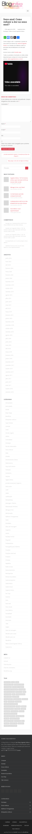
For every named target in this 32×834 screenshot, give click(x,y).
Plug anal (7, 540)
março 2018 (8, 352)
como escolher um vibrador (10, 689)
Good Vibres (16, 696)
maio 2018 (8, 345)
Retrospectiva (9, 573)
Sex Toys (7, 593)
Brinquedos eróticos (10, 419)
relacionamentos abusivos (10, 713)
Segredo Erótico (9, 590)
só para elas (17, 721)
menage (18, 706)
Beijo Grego (8, 413)
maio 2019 (8, 305)
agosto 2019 (8, 295)
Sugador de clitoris (14, 718)
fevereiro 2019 (9, 315)
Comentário (5, 104)
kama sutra (24, 699)
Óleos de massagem (10, 526)
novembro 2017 (9, 365)
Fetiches (7, 476)
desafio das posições (9, 692)
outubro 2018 (9, 328)
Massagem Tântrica (10, 503)
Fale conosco (4, 780)
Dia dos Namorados (10, 446)
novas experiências (8, 709)
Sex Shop (3, 777)
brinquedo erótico (8, 684)
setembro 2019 (9, 291)
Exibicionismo (9, 463)
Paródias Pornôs (9, 536)
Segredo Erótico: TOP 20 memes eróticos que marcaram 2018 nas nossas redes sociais (19, 180)
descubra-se (19, 692)
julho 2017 (8, 378)
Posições (7, 550)
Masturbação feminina (11, 506)
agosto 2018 (8, 335)
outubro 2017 (9, 368)
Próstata (7, 560)
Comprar (3, 760)
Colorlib (15, 832)
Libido (7, 493)
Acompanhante (9, 241)
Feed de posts (7, 664)
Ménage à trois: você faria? (17, 187)
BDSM (7, 409)
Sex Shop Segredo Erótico (22, 742)
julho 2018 (8, 338)
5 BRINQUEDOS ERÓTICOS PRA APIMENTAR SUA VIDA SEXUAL (15, 224)
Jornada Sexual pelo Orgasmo (13, 483)
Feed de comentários (9, 667)
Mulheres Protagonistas (11, 516)
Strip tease (8, 620)
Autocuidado (8, 406)
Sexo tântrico (9, 610)
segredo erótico (20, 716)
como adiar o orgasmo (18, 687)
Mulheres (24, 706)
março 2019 (8, 312)
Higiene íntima (9, 480)
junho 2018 (8, 342)
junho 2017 (8, 382)
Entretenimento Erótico (11, 460)
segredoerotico (21, 29)
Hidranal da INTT (8, 699)
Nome (3, 124)
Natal (6, 520)
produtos (21, 711)
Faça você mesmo (10, 466)
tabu (23, 721)
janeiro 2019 (8, 318)
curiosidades (22, 689)
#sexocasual (7, 682)
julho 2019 (8, 298)
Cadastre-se (7, 658)
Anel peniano (8, 403)
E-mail (3, 130)
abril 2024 (8, 265)
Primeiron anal (14, 711)
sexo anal (6, 718)
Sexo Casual (8, 607)
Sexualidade (8, 613)
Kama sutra (8, 486)
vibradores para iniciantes (10, 725)
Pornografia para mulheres (12, 546)
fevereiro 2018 (9, 355)
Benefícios (8, 416)
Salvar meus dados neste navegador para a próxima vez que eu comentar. (15, 144)
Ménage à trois (9, 510)
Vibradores (8, 640)
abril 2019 (8, 308)
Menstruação (9, 513)
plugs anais (7, 711)
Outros (7, 533)
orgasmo (23, 709)
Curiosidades (8, 439)
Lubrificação (8, 496)
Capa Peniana (9, 423)
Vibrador (6, 723)
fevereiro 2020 (9, 275)
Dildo (6, 453)
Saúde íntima (8, 583)
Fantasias (8, 470)
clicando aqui (17, 52)
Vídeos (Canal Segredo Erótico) (16, 31)
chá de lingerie (7, 687)
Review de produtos (10, 577)
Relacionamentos (10, 570)
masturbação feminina (9, 706)
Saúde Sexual (9, 587)
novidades (17, 709)
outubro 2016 (9, 388)
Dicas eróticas (9, 449)
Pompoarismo (9, 543)
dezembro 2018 (9, 322)
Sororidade (8, 617)
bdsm (17, 682)
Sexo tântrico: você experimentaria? (14, 246)
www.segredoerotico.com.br (15, 59)
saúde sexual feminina (9, 716)
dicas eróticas (7, 694)
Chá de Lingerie (9, 433)
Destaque (5, 31)
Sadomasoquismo (10, 580)
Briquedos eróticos (18, 684)
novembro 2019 (9, 285)
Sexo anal (8, 603)
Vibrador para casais (10, 633)
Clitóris (7, 436)
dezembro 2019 (9, 281)
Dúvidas (7, 456)
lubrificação (18, 701)
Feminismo (8, 473)
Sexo (6, 600)
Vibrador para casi (10, 637)
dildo (13, 694)
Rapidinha (8, 563)
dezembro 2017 (9, 362)
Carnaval (7, 426)
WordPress (25, 832)
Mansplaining (8, 500)
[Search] (26, 168)
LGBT (7, 490)
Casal (6, 429)
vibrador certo (13, 723)
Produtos (7, 557)
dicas (24, 692)
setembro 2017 (9, 372)
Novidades (8, 523)
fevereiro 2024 (9, 268)
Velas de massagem (10, 630)
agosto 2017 (8, 375)
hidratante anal (17, 699)
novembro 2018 (9, 325)
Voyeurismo (8, 647)
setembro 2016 (9, 392)
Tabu (6, 623)
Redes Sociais (9, 567)
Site (2, 135)
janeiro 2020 (8, 278)
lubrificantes (11, 701)
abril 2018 (8, 348)
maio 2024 (8, 261)
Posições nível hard (10, 553)
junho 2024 (8, 258)
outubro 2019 (9, 288)
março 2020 (8, 271)
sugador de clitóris (8, 721)
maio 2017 (8, 385)
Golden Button (7, 696)
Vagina (7, 627)
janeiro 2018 (8, 358)
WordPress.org (8, 671)
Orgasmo (8, 530)
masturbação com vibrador (10, 704)
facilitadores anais (20, 694)
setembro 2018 (9, 332)
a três (13, 682)
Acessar (6, 661)
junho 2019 (8, 301)
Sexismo (7, 597)
